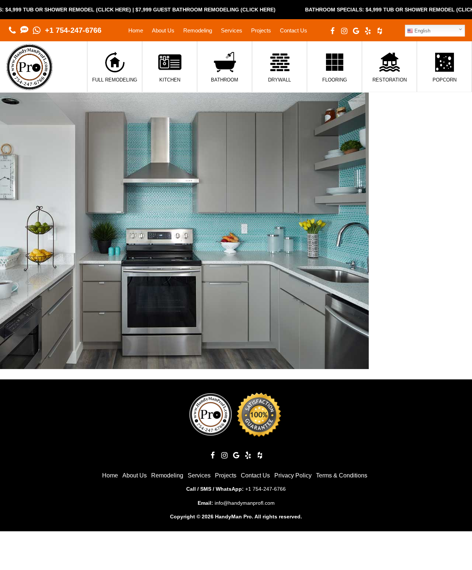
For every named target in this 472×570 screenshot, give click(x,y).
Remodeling (197, 30)
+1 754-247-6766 (73, 30)
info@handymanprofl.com (245, 503)
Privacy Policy (293, 475)
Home (135, 30)
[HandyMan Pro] (29, 86)
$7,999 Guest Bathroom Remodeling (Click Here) (186, 10)
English (421, 31)
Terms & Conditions (341, 475)
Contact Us (293, 30)
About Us (163, 30)
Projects (261, 30)
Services (231, 30)
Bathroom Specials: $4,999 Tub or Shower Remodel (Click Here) (379, 10)
